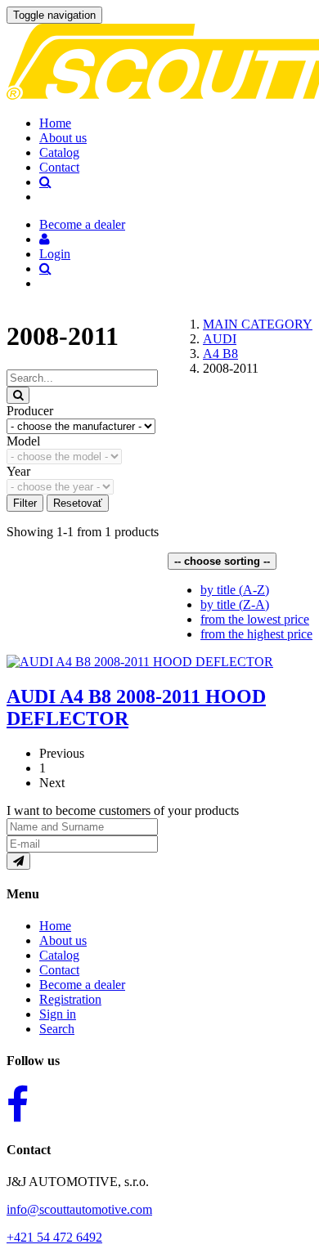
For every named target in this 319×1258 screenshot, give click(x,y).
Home (55, 123)
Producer (30, 411)
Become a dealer (82, 985)
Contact (59, 167)
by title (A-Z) (234, 590)
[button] (44, 239)
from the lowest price (254, 619)
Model (23, 441)
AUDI (219, 339)
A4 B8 (220, 353)
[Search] (18, 395)
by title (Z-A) (234, 604)
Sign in (57, 1014)
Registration (70, 999)
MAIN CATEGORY (257, 324)
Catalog (59, 152)
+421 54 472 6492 (54, 1237)
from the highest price (256, 634)
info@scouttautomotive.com (79, 1209)
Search (56, 1029)
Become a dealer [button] (82, 224)
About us (63, 138)
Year (18, 471)
